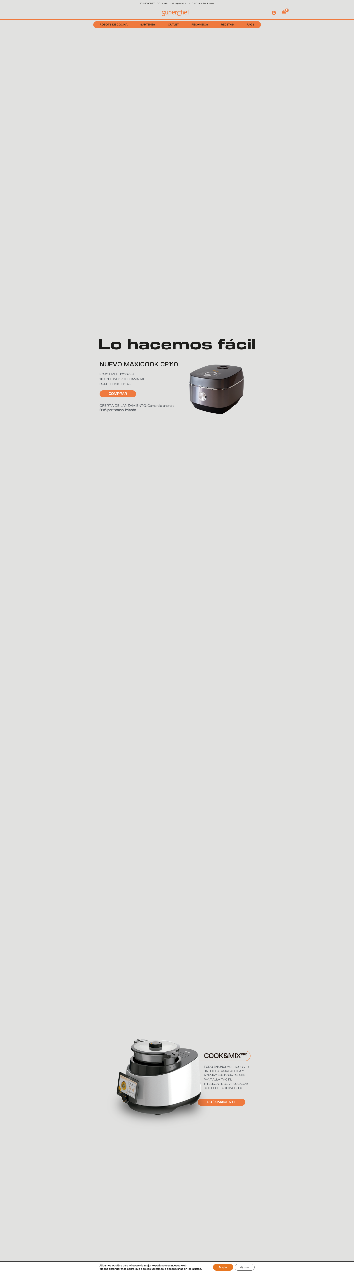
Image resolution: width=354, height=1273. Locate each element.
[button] (221, 1102)
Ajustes (244, 1267)
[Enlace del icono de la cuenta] (274, 13)
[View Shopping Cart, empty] (284, 13)
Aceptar (223, 1267)
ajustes (196, 1269)
